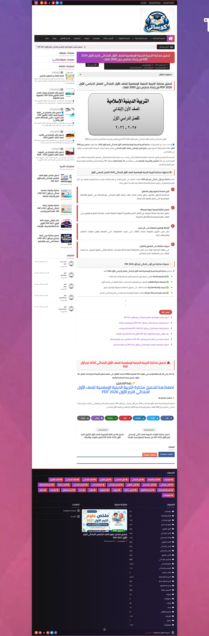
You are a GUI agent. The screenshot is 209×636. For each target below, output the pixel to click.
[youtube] (53, 2)
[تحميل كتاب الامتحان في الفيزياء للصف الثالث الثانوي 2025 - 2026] (70, 151)
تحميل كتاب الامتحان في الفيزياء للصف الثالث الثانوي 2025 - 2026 (50, 153)
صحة (47, 38)
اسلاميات (167, 479)
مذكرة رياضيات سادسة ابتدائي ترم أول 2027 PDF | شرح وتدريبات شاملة (40, 46)
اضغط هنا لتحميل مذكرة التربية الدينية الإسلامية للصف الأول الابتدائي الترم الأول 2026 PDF (126, 389)
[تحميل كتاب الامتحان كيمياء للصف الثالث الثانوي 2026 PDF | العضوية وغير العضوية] (70, 92)
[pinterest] (45, 2)
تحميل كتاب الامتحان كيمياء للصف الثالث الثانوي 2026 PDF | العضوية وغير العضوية (50, 95)
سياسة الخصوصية (154, 2)
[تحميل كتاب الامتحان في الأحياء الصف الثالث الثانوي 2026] (70, 134)
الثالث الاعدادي (71, 479)
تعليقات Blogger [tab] (149, 455)
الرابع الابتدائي (97, 484)
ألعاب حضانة (62, 484)
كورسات (53, 490)
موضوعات (96, 38)
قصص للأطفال (65, 38)
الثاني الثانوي (132, 484)
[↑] (104, 629)
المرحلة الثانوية (124, 38)
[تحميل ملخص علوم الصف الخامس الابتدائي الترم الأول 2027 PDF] (66, 178)
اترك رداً (63, 267)
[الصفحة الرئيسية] (171, 38)
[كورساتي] (157, 20)
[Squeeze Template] (173, 632)
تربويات (86, 38)
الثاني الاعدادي (148, 484)
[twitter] (57, 2)
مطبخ (42, 490)
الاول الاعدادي (120, 479)
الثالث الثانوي (55, 479)
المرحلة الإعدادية (141, 38)
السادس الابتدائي (79, 484)
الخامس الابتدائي (115, 484)
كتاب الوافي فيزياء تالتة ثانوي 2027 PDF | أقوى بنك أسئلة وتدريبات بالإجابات (142, 333)
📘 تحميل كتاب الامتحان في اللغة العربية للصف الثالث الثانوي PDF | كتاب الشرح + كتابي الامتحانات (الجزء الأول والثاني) (49, 116)
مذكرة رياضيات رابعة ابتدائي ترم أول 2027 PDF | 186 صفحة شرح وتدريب (144, 328)
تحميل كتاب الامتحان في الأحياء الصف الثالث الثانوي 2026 (51, 136)
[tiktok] (49, 2)
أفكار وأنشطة (153, 479)
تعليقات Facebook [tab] (166, 454)
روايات (54, 38)
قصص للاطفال (68, 490)
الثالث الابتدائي (88, 479)
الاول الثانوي (104, 479)
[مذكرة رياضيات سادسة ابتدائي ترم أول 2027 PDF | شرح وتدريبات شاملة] (66, 193)
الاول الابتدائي (147, 67)
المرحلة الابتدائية (159, 38)
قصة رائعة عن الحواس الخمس (52, 76)
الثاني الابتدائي (165, 484)
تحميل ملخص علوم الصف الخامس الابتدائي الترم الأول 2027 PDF (94, 46)
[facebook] (61, 2)
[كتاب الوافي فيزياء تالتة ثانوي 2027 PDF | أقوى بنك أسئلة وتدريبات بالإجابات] (66, 223)
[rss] (41, 2)
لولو (65, 273)
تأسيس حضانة (108, 38)
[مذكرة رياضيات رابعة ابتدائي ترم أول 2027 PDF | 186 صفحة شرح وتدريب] (66, 208)
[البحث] (36, 3)
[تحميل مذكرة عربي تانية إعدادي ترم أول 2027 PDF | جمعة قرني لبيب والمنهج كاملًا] (66, 238)
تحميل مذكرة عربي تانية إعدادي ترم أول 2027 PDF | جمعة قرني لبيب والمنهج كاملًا (139, 339)
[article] (102, 433)
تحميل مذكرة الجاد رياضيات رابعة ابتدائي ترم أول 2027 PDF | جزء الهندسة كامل (141, 344)
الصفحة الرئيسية (168, 2)
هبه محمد (63, 261)
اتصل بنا (143, 2)
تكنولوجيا (77, 38)
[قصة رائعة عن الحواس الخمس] (70, 75)
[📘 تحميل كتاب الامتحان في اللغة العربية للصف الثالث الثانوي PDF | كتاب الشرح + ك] (70, 112)
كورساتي (148, 632)
